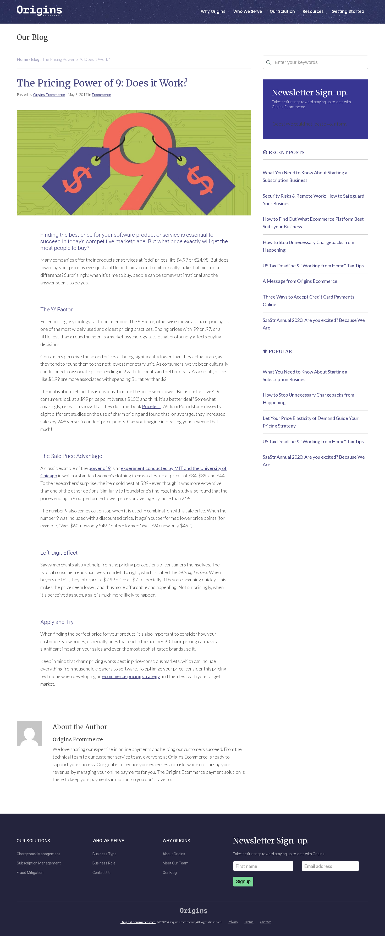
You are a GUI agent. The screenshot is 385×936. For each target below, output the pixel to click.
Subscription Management (39, 863)
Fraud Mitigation (30, 873)
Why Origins (213, 11)
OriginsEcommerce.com (138, 922)
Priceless (151, 406)
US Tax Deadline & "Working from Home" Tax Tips (313, 265)
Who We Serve (247, 11)
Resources (313, 11)
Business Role (104, 863)
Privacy (233, 922)
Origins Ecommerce (49, 94)
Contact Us (101, 873)
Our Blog (170, 873)
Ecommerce (101, 94)
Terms (249, 922)
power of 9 (100, 468)
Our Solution (282, 11)
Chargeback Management (38, 854)
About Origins (174, 854)
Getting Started (348, 11)
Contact (265, 922)
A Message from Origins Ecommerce (300, 281)
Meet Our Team (176, 863)
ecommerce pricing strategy (131, 676)
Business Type (104, 854)
